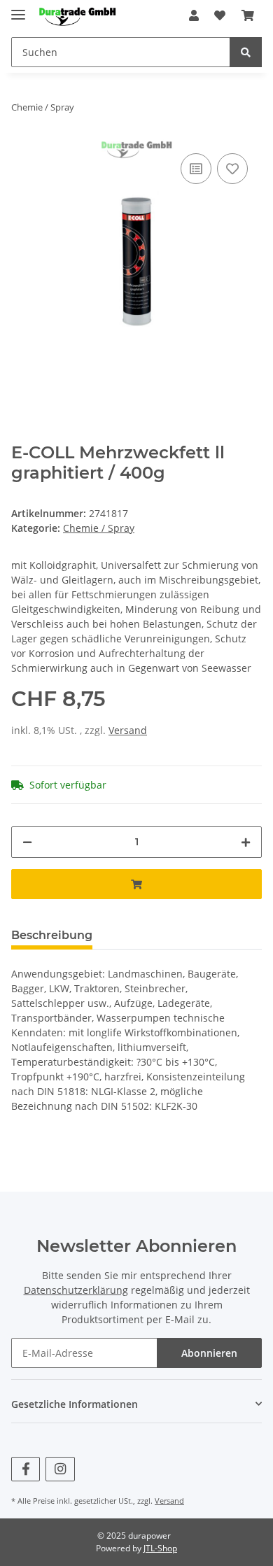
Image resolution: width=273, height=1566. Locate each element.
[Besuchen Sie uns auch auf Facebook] (25, 1469)
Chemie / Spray (98, 528)
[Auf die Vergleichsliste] (196, 168)
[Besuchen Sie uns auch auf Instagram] (60, 1469)
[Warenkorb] (248, 15)
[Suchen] (246, 52)
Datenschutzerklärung (76, 1290)
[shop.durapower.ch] (77, 15)
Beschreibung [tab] (51, 935)
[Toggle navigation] (18, 8)
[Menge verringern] (27, 842)
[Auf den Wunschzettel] (232, 168)
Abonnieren (209, 1353)
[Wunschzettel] (219, 15)
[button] (193, 15)
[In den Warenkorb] (136, 884)
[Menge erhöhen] (245, 842)
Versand (127, 730)
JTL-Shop (160, 1548)
